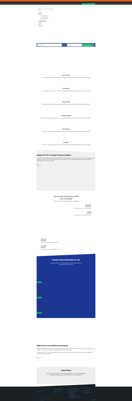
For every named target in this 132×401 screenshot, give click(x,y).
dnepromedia (87, 390)
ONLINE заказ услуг (42, 21)
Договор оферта (57, 391)
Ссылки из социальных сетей (74, 389)
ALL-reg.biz (42, 399)
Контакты (41, 25)
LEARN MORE (39, 282)
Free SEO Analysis (72, 397)
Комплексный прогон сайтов (74, 396)
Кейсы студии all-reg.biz (44, 18)
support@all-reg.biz (88, 392)
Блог (40, 24)
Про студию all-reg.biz (44, 15)
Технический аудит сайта (74, 388)
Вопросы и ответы (57, 389)
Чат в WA (88, 388)
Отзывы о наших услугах (44, 17)
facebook (93, 399)
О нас (40, 14)
